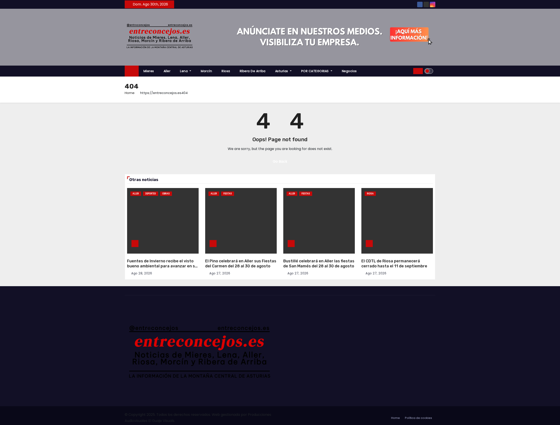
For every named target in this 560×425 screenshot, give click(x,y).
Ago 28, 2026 (141, 273)
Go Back (280, 161)
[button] (408, 70)
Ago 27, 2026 (219, 273)
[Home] (132, 71)
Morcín (206, 71)
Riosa (226, 71)
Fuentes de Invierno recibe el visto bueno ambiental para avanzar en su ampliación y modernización (162, 266)
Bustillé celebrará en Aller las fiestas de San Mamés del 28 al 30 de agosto (318, 263)
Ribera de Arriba (253, 71)
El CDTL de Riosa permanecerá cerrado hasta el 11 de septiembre (394, 263)
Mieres (149, 71)
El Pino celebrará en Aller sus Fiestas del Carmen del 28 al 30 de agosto (240, 263)
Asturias (282, 71)
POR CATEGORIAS (315, 71)
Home (130, 93)
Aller (167, 71)
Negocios (349, 71)
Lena (184, 71)
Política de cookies (418, 418)
